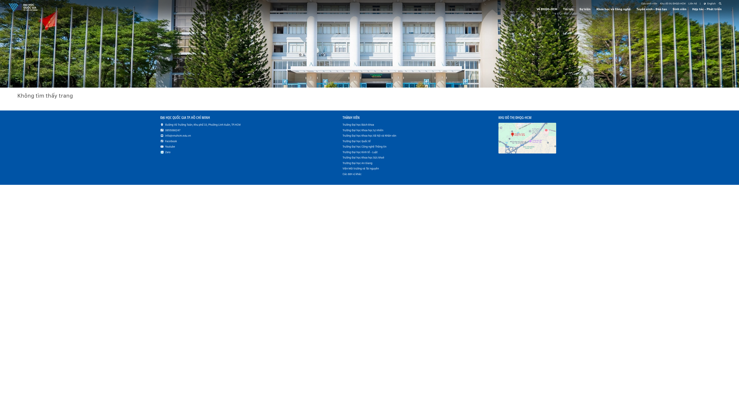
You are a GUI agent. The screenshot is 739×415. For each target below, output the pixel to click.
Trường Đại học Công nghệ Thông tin (364, 146)
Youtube (170, 146)
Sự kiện (585, 9)
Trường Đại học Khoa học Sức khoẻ (363, 157)
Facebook (171, 141)
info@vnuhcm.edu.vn (178, 135)
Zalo (168, 152)
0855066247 (172, 130)
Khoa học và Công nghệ (613, 9)
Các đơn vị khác (352, 174)
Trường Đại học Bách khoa (358, 124)
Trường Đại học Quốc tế (357, 141)
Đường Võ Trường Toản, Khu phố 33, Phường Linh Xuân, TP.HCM (203, 124)
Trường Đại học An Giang (357, 163)
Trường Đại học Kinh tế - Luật (360, 152)
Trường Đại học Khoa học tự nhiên (363, 130)
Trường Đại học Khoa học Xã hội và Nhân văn (369, 135)
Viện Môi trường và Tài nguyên (361, 168)
